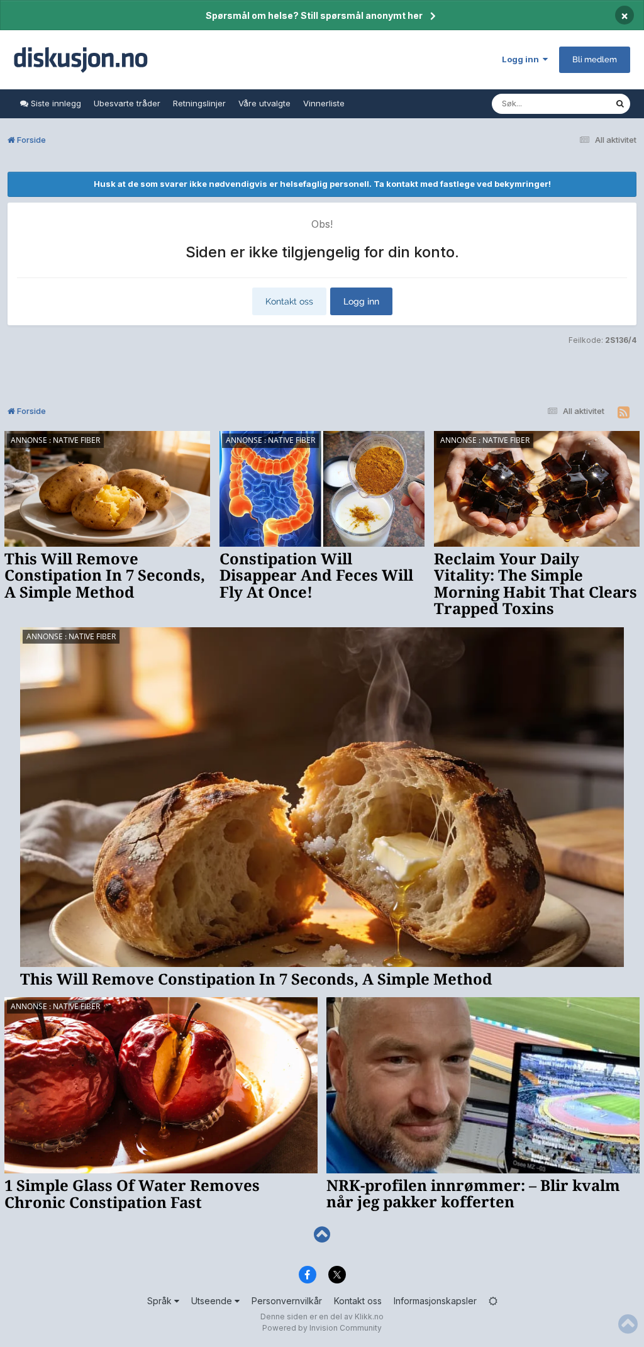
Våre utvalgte (264, 103)
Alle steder (577, 103)
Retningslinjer (199, 103)
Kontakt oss (289, 301)
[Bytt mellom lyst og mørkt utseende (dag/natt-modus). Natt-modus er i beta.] (493, 1300)
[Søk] (620, 104)
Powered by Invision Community (322, 1328)
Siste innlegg (54, 103)
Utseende (213, 1300)
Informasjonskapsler (435, 1300)
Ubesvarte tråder (127, 103)
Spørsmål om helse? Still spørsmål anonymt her (314, 15)
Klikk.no (369, 1316)
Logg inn (522, 59)
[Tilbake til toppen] (322, 1235)
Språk (160, 1300)
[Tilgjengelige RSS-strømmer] (623, 413)
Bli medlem (594, 59)
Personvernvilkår (287, 1300)
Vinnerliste (324, 103)
